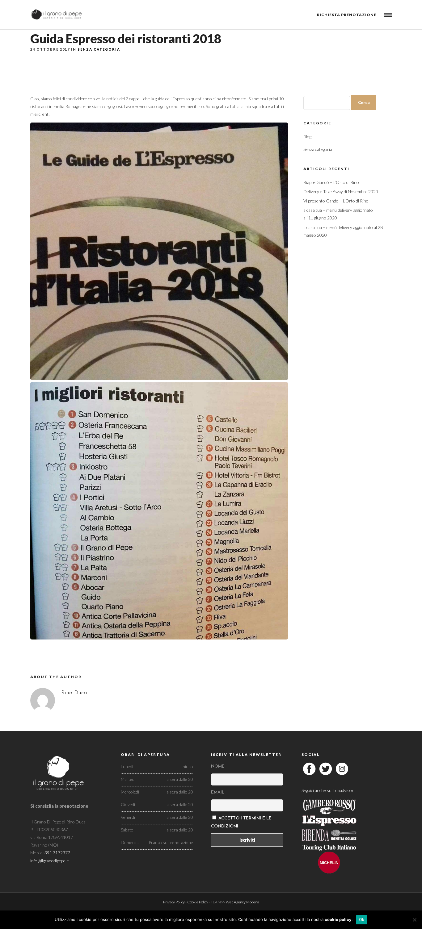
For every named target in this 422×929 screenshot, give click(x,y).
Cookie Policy (197, 902)
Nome (218, 766)
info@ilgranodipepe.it (49, 860)
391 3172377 (57, 852)
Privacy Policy (174, 902)
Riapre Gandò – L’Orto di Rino (331, 182)
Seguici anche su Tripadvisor (328, 790)
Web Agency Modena (242, 902)
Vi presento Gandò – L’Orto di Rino (336, 200)
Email (217, 792)
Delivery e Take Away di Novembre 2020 (340, 191)
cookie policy (338, 919)
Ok (362, 919)
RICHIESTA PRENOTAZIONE (346, 14)
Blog (307, 136)
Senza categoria (99, 49)
